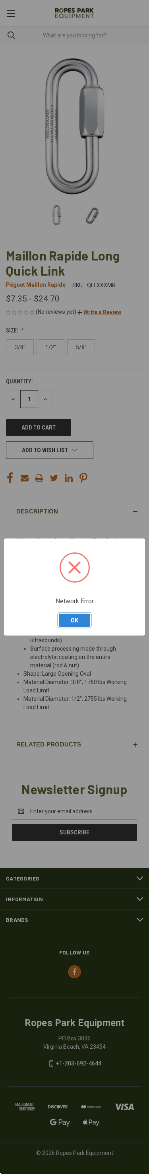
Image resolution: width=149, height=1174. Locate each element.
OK (74, 620)
